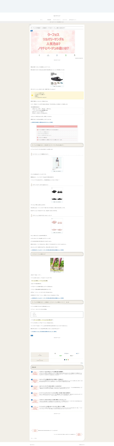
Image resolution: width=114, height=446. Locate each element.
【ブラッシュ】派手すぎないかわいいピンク (44, 135)
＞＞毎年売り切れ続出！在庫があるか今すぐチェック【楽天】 (42, 122)
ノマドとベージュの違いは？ (43, 137)
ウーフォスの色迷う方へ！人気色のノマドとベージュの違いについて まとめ (50, 139)
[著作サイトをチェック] (64, 360)
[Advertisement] (26, 6)
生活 (32, 335)
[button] (74, 55)
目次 (56, 126)
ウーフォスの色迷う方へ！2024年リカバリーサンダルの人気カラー (49, 129)
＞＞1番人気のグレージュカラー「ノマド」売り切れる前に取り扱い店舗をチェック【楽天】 (47, 298)
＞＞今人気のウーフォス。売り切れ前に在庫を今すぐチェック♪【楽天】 (44, 331)
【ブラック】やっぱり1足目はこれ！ (43, 133)
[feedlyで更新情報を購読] (66, 360)
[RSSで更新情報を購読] (68, 360)
